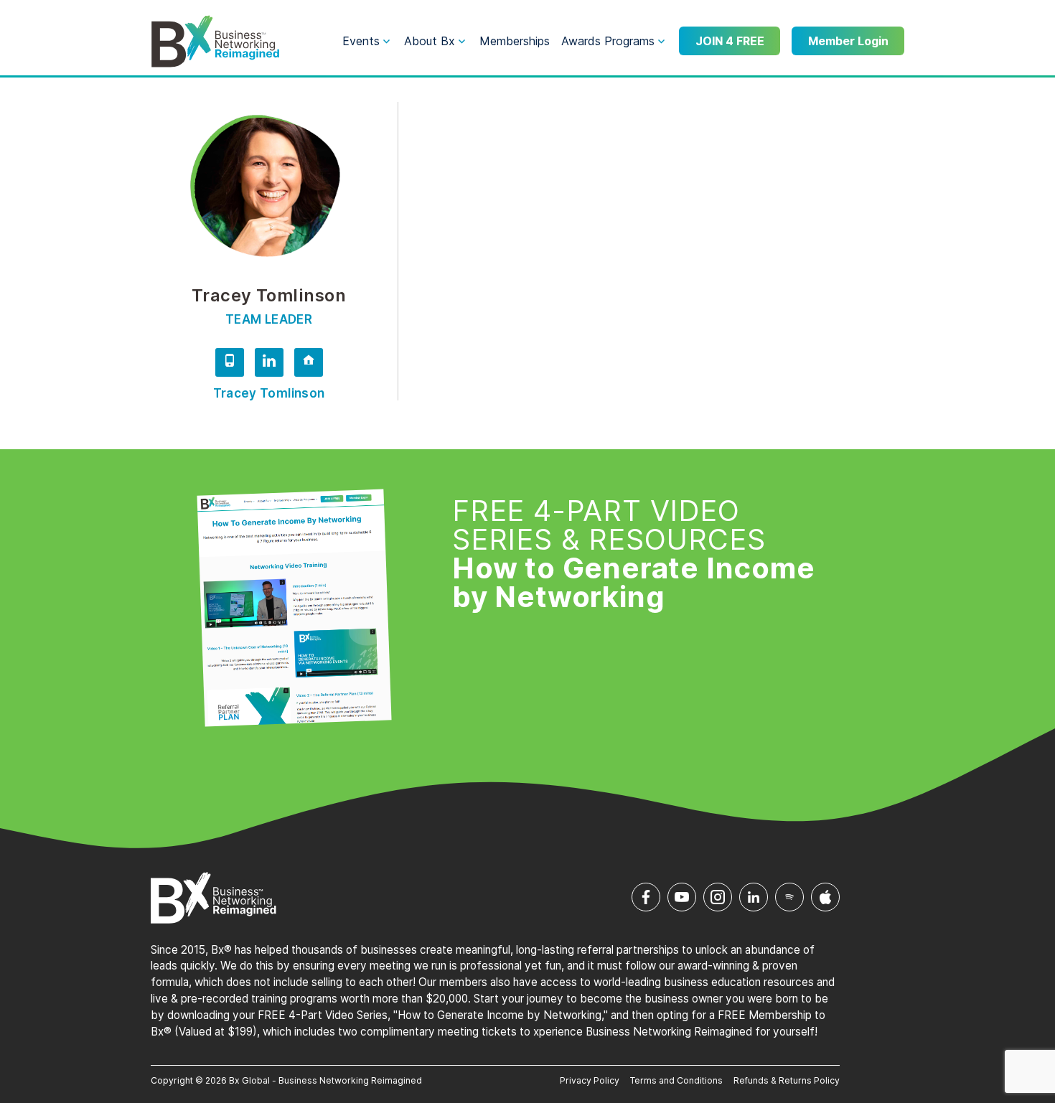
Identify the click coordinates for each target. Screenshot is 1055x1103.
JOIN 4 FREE (729, 41)
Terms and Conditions (676, 1080)
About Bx (429, 41)
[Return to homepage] (215, 41)
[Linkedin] (269, 364)
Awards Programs (608, 41)
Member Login (848, 41)
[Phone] (229, 364)
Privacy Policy (589, 1080)
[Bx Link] (308, 364)
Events (361, 41)
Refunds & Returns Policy (786, 1080)
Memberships (514, 41)
